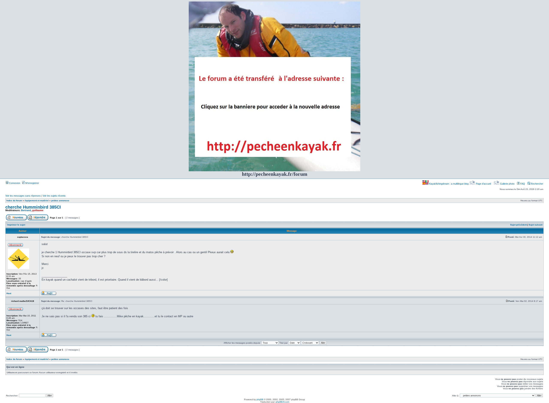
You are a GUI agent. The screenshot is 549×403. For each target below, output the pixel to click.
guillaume (37, 210)
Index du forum (14, 200)
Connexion (14, 183)
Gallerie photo (507, 183)
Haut (8, 293)
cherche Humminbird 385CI (33, 207)
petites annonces (60, 200)
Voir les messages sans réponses (23, 195)
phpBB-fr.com (282, 402)
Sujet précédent (518, 225)
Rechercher (536, 183)
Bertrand (26, 210)
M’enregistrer (32, 183)
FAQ (522, 183)
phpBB (259, 399)
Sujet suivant (535, 225)
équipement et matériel (37, 200)
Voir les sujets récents (54, 195)
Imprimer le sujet (16, 225)
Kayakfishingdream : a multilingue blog (448, 183)
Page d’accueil (483, 183)
